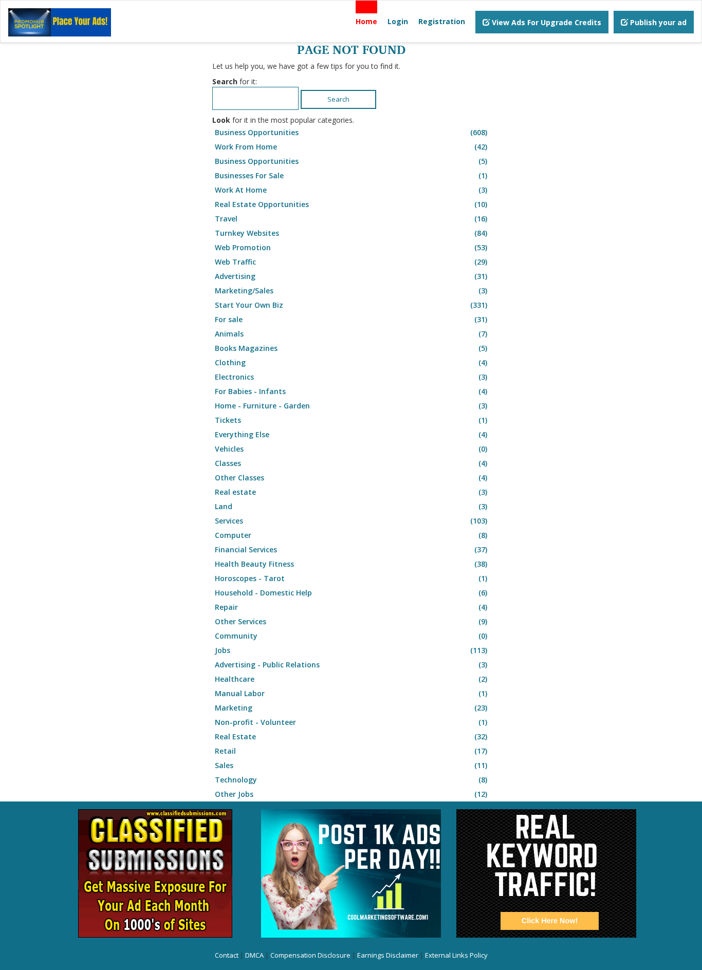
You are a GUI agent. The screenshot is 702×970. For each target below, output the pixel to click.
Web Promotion (351, 247)
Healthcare (351, 679)
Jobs (351, 650)
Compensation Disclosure (310, 955)
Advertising (351, 276)
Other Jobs (351, 794)
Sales (351, 765)
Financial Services (351, 549)
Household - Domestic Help (351, 593)
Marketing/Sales (351, 290)
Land (351, 506)
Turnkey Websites (351, 233)
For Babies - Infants (351, 391)
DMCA (254, 955)
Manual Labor (351, 693)
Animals (351, 334)
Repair (351, 607)
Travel (351, 218)
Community (351, 636)
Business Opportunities (351, 132)
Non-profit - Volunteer (351, 722)
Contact (226, 955)
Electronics (351, 377)
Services (351, 521)
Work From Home (351, 147)
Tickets (351, 420)
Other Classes (351, 477)
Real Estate (351, 736)
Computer (351, 535)
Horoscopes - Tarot (351, 578)
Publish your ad (657, 22)
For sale (351, 319)
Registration (441, 21)
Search (338, 99)
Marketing (351, 708)
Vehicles (351, 449)
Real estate (351, 492)
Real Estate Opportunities (351, 204)
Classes (351, 463)
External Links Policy (456, 955)
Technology (351, 780)
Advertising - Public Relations (351, 664)
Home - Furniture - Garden (351, 406)
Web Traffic (351, 262)
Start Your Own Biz (351, 305)
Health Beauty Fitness (351, 564)
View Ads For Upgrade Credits (545, 22)
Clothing (351, 362)
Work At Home (351, 190)
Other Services (351, 621)
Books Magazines (351, 348)
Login (397, 21)
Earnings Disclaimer (387, 955)
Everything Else (351, 434)
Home (366, 21)
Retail (351, 751)
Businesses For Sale (351, 175)
